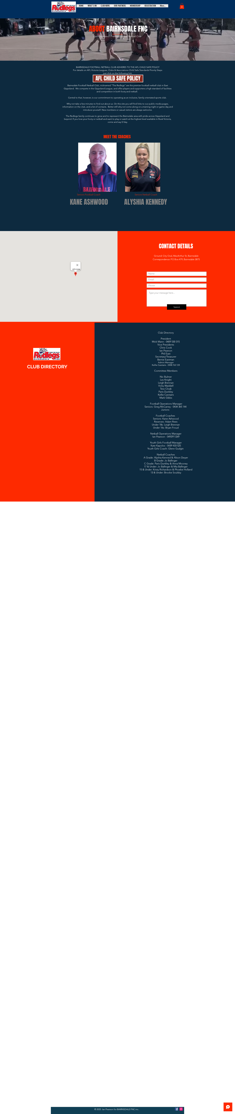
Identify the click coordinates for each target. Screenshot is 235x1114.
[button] (182, 6)
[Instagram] (181, 1109)
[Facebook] (176, 1109)
